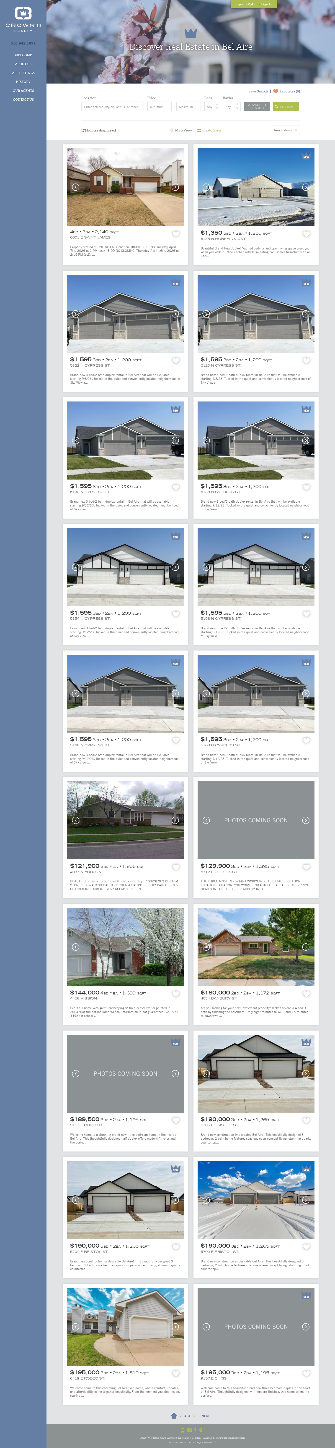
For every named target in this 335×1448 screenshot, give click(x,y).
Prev (75, 187)
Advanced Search (257, 106)
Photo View (212, 130)
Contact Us (23, 99)
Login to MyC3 (245, 4)
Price (151, 98)
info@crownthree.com (230, 1437)
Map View (183, 130)
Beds (208, 98)
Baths (228, 98)
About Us (23, 64)
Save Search (258, 91)
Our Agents (23, 90)
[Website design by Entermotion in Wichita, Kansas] (215, 1442)
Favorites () (290, 91)
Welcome (23, 55)
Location (89, 98)
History (23, 82)
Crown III (182, 1442)
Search (286, 106)
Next (175, 187)
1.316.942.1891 (203, 1437)
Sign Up (267, 4)
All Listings (23, 73)
